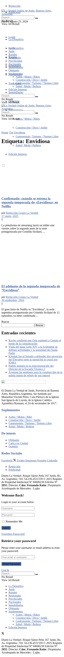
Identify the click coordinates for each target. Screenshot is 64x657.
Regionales (15, 57)
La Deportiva (16, 39)
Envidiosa (19, 132)
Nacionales (15, 83)
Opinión (13, 446)
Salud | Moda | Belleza (28, 145)
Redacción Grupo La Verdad (22, 212)
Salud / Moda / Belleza (21, 426)
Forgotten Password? (13, 533)
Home (4, 132)
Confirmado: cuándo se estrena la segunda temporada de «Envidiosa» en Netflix (29, 202)
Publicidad (14, 469)
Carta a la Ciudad (18, 443)
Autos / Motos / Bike (20, 416)
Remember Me (14, 521)
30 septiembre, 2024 (12, 300)
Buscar (5, 321)
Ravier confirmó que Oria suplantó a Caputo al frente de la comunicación (35, 342)
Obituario (14, 70)
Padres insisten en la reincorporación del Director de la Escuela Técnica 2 (31, 367)
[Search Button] (36, 18)
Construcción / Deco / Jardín (25, 420)
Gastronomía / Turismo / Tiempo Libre (30, 423)
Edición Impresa (18, 89)
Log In (5, 570)
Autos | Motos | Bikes (28, 118)
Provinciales (15, 60)
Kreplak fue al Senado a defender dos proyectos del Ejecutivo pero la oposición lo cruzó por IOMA (35, 359)
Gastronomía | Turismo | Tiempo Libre (37, 136)
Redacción (14, 5)
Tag (11, 132)
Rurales (13, 54)
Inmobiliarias (16, 92)
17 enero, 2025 (9, 216)
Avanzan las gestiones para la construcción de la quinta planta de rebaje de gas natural (35, 374)
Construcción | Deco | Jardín (31, 127)
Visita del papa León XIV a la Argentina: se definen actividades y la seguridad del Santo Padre (33, 350)
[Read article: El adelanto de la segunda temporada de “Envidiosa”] (32, 258)
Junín (12, 51)
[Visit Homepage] (32, 13)
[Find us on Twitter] (2, 27)
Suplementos (16, 73)
